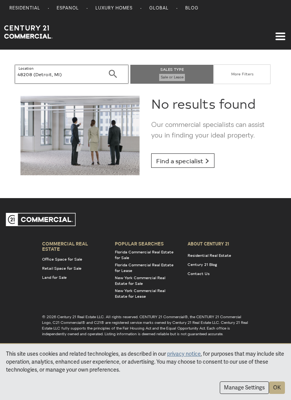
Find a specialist (180, 160)
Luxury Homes (114, 8)
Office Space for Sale (62, 259)
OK (277, 387)
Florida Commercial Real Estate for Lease (144, 267)
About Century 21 (208, 243)
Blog (192, 8)
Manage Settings (244, 387)
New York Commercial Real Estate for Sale (140, 280)
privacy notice (184, 353)
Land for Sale (54, 277)
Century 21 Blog (202, 264)
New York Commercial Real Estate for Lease (140, 293)
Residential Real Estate (209, 255)
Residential (24, 8)
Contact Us (199, 273)
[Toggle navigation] (280, 32)
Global (159, 8)
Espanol (68, 8)
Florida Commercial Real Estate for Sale (144, 254)
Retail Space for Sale (61, 268)
